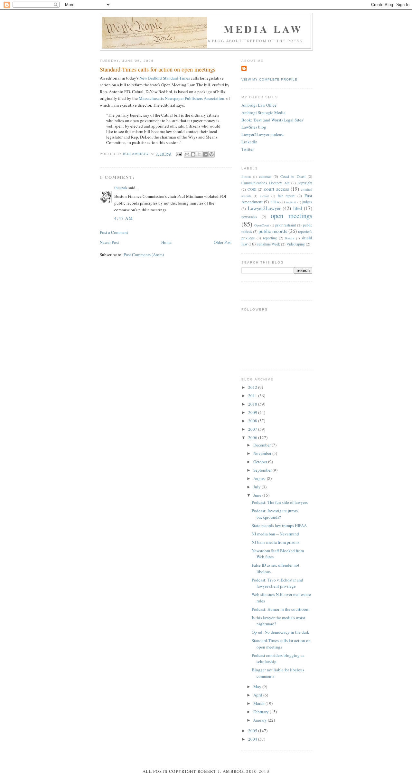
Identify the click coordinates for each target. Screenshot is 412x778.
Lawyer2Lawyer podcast (262, 134)
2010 (253, 404)
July (257, 487)
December (262, 445)
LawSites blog (253, 127)
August (260, 478)
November (262, 453)
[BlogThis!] (193, 154)
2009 (253, 412)
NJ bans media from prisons (275, 542)
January (260, 720)
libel (297, 208)
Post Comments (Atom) (144, 254)
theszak (120, 187)
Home (166, 242)
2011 (253, 396)
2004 (253, 739)
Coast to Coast (292, 176)
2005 (253, 731)
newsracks (249, 216)
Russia (289, 238)
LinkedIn (249, 142)
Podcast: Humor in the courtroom (280, 609)
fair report (286, 195)
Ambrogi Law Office (258, 105)
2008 (253, 421)
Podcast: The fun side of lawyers (280, 502)
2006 (253, 437)
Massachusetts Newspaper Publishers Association (181, 98)
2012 (253, 387)
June (257, 495)
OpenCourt (261, 225)
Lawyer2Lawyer (264, 208)
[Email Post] (178, 154)
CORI (252, 189)
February (261, 712)
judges (307, 201)
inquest (291, 202)
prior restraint (285, 225)
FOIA (274, 201)
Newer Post (109, 242)
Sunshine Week (268, 244)
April (258, 695)
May (257, 686)
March (259, 703)
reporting (270, 237)
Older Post (223, 242)
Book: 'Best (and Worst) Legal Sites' (272, 120)
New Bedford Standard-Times (164, 78)
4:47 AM (123, 218)
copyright (305, 182)
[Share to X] (199, 154)
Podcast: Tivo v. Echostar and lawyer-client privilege (277, 583)
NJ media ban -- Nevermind (275, 534)
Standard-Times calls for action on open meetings (281, 644)
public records (272, 231)
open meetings (291, 215)
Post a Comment (114, 232)
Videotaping (295, 244)
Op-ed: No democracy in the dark (280, 632)
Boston (246, 176)
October (260, 462)
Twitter (247, 149)
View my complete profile (269, 79)
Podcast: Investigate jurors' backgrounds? (275, 514)
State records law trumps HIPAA (279, 525)
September (263, 470)
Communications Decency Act (265, 182)
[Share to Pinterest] (211, 154)
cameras (265, 176)
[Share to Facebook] (205, 154)
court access (276, 189)
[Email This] (187, 154)
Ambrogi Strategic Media (263, 112)
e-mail (264, 196)
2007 (253, 429)
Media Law (263, 29)
